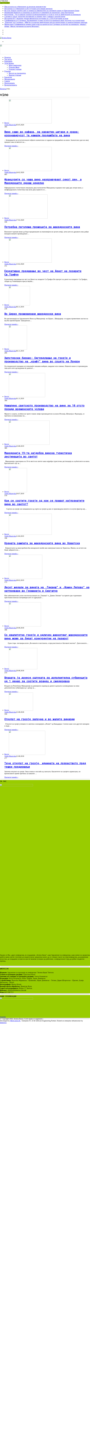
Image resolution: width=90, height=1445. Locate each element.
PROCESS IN (15, 1021)
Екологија (8, 77)
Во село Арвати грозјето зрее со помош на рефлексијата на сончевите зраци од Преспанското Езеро (41, 11)
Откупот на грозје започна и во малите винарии (39, 719)
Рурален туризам (15, 69)
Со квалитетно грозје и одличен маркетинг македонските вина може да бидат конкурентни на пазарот (46, 636)
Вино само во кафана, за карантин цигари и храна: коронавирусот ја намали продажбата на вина (41, 133)
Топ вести (8, 59)
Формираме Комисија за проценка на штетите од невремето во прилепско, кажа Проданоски (39, 12)
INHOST (3, 1023)
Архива (3, 1017)
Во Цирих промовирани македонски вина (32, 313)
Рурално (7, 71)
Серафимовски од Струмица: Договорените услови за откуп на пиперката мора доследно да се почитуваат (44, 20)
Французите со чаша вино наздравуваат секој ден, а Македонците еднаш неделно (43, 181)
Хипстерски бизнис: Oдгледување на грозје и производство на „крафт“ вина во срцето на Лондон (42, 359)
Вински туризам (15, 75)
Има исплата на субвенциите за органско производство (25, 7)
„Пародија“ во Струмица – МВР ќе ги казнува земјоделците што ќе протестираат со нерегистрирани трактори (45, 22)
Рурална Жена (14, 67)
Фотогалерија (9, 83)
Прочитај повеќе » (11, 146)
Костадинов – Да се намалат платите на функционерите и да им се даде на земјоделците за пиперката (42, 14)
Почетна (7, 57)
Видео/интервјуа (10, 85)
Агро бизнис (9, 63)
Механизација (9, 79)
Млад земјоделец (15, 65)
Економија (8, 61)
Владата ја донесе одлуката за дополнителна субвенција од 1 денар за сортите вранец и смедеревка (45, 679)
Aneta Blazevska (10, 125)
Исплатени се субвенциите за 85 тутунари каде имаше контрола (28, 9)
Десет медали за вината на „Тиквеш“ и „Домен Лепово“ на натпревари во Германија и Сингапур (46, 588)
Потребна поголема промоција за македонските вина (42, 227)
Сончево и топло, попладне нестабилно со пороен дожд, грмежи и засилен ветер (34, 16)
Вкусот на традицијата (17, 73)
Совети (7, 81)
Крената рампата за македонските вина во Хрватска (42, 543)
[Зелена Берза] (5, 38)
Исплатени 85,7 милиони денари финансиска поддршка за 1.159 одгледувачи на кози (36, 18)
